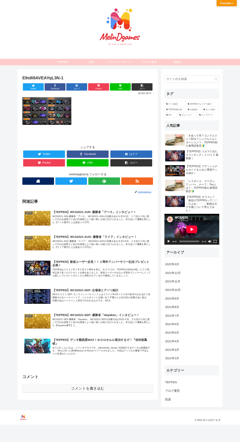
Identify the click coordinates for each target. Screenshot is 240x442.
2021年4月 (172, 341)
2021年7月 (172, 315)
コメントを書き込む (87, 388)
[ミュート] (209, 241)
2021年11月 (172, 281)
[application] (191, 229)
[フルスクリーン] (215, 241)
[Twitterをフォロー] (71, 181)
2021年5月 (172, 332)
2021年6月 (172, 324)
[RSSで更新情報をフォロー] (137, 181)
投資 (168, 399)
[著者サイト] (38, 181)
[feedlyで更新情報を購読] (104, 181)
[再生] (168, 241)
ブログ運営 (172, 390)
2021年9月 (172, 298)
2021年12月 (173, 272)
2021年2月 (172, 358)
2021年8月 (172, 307)
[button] (216, 79)
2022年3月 (172, 264)
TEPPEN (171, 382)
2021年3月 (172, 349)
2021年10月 (173, 290)
